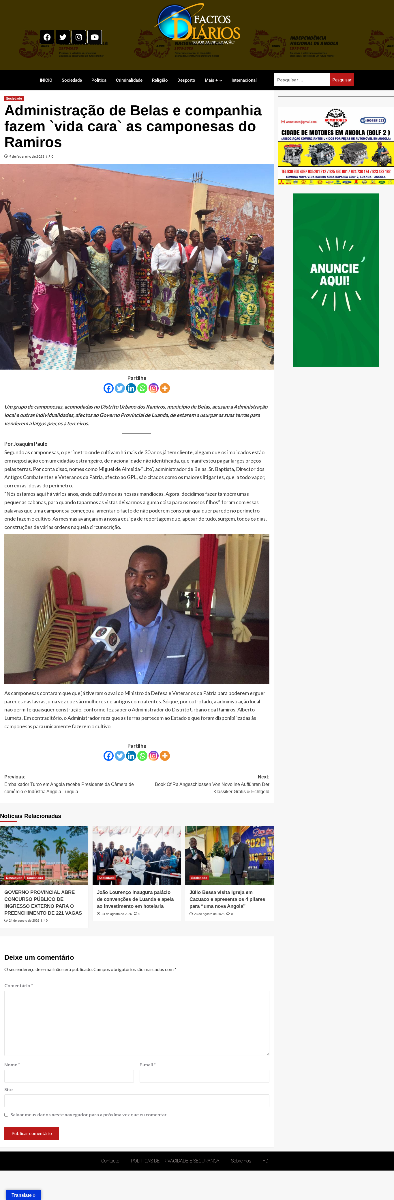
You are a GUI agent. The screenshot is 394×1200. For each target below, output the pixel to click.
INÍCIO (46, 80)
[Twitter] (63, 37)
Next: (212, 784)
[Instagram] (79, 37)
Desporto (186, 80)
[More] (165, 388)
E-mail (148, 1064)
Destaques (14, 877)
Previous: (69, 784)
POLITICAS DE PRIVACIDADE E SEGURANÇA (175, 1161)
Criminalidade (129, 80)
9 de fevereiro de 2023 (26, 156)
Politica (98, 80)
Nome (12, 1064)
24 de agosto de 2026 (24, 920)
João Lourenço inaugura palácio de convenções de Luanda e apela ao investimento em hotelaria (135, 899)
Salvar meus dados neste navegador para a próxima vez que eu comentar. (89, 1114)
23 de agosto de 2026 (209, 914)
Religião (160, 80)
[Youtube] (94, 37)
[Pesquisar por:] (302, 79)
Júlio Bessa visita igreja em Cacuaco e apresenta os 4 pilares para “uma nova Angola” (227, 899)
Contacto (110, 1161)
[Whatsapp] (142, 388)
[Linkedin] (131, 388)
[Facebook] (47, 37)
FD (265, 1161)
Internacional (244, 80)
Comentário (18, 985)
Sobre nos (241, 1161)
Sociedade (72, 80)
